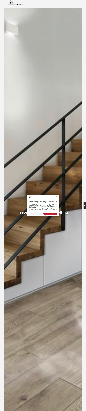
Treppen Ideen (40, 6)
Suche (69, 3)
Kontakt (72, 2)
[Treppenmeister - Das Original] (15, 2)
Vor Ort (58, 6)
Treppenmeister (50, 6)
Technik (64, 6)
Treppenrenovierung (30, 6)
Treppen (10, 6)
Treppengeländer (19, 6)
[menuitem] (76, 3)
